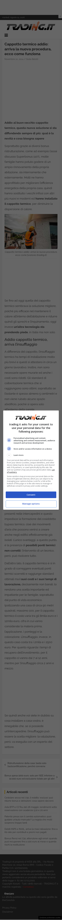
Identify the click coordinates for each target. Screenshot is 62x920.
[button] (31, 455)
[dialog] (31, 460)
